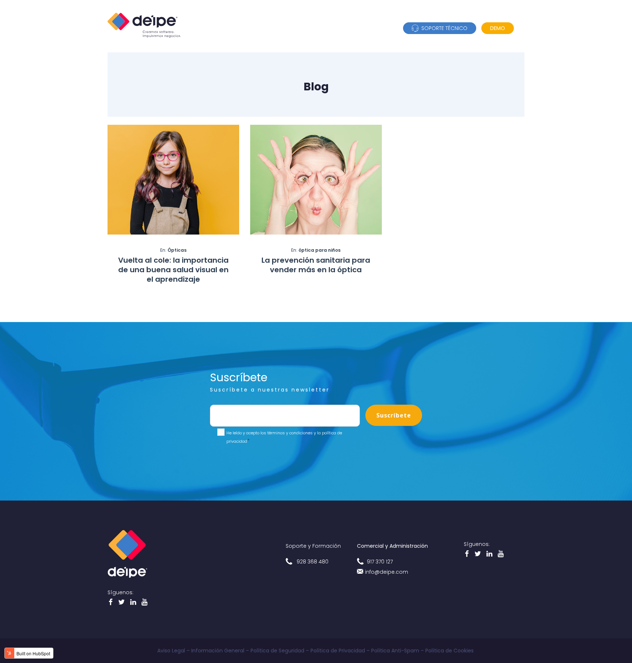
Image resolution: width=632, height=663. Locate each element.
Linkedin (122, 603)
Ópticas (177, 250)
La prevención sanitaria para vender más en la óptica (316, 265)
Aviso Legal (171, 650)
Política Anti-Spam (395, 650)
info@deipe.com (386, 572)
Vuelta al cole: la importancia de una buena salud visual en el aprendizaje (173, 269)
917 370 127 (380, 561)
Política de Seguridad (277, 650)
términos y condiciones (289, 433)
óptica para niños (319, 250)
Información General (217, 650)
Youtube (134, 603)
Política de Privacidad (338, 650)
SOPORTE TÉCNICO (442, 28)
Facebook (111, 603)
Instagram (145, 603)
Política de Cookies (450, 650)
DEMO (497, 28)
